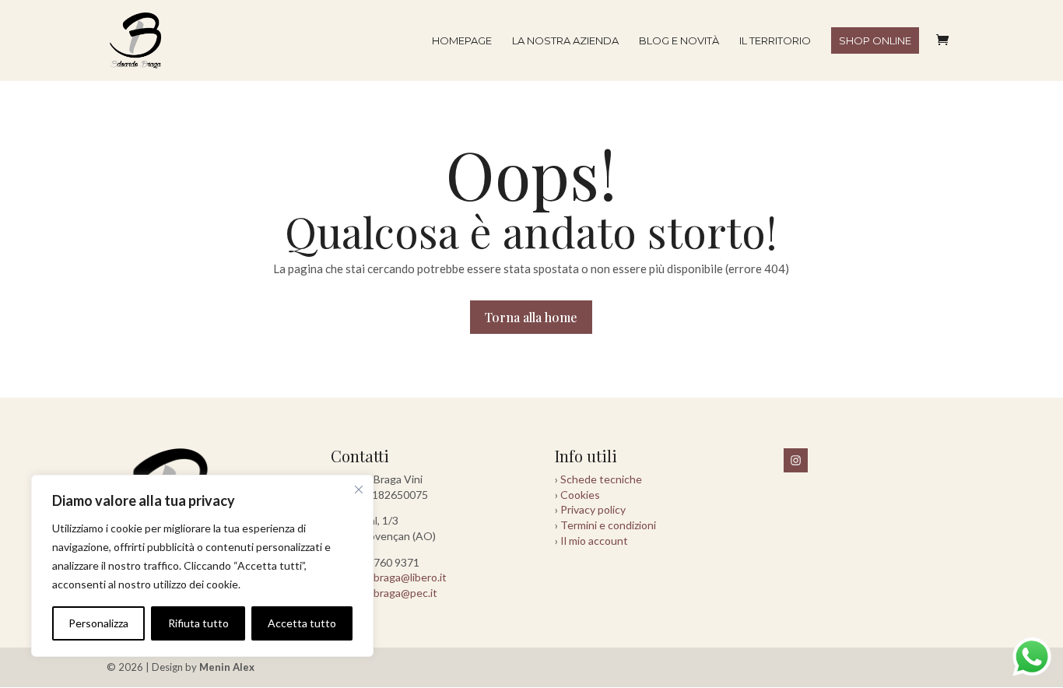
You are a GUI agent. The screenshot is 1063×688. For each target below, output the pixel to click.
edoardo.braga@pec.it (384, 592)
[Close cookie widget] (359, 489)
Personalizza (98, 623)
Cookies (580, 494)
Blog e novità (679, 41)
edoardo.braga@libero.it (389, 577)
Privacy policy (593, 509)
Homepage (462, 41)
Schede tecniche (601, 479)
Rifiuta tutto (198, 623)
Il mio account (594, 540)
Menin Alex (226, 667)
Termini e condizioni (608, 525)
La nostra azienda (565, 41)
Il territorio (775, 41)
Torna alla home (531, 317)
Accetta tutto (302, 623)
